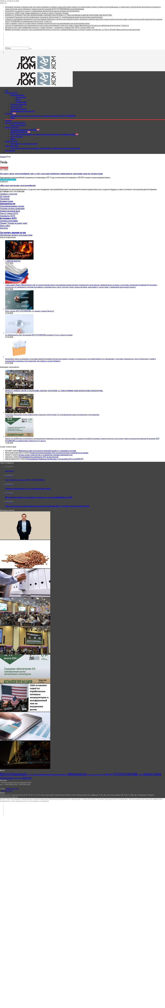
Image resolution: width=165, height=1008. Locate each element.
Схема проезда (6, 791)
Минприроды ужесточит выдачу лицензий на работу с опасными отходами (47, 451)
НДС (101, 774)
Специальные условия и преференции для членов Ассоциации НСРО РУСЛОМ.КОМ (42, 116)
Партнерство (11, 146)
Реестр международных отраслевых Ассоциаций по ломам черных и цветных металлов (45, 148)
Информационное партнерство (22, 111)
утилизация (17, 778)
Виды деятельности (18, 125)
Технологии (11, 141)
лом (134, 774)
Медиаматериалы (17, 95)
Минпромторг (77, 774)
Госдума (29, 774)
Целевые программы (9, 221)
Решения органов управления (12, 208)
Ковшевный (41, 774)
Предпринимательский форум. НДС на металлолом (38, 457)
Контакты (10, 150)
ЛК (6, 90)
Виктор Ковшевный (13, 774)
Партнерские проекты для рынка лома (16, 235)
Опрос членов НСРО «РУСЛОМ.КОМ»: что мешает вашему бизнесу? (29, 311)
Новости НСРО (16, 106)
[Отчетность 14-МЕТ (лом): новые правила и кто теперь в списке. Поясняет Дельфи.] (25, 596)
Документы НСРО (7, 216)
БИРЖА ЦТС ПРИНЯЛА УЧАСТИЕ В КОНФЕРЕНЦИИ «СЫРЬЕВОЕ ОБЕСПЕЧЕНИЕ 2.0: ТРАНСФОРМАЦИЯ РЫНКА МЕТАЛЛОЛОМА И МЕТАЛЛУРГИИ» (58, 15)
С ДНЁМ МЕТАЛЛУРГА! (12, 261)
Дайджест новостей (18, 104)
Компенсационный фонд (10, 211)
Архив (12, 139)
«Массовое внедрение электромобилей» (18, 185)
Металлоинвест (52, 774)
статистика (6, 777)
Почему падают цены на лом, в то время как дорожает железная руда (45, 455)
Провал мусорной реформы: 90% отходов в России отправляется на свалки (59, 453)
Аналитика (4, 168)
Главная (3, 157)
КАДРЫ (8, 120)
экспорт (27, 777)
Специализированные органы (12, 206)
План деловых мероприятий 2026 (24, 129)
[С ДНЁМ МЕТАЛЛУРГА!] (19, 259)
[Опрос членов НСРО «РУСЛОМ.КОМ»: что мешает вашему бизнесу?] (19, 309)
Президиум (4, 199)
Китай (34, 774)
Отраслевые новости (18, 109)
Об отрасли (5, 196)
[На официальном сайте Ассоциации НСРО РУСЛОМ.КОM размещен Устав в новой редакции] (19, 333)
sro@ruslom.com (12, 789)
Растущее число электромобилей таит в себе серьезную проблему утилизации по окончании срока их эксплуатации (51, 174)
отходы (140, 774)
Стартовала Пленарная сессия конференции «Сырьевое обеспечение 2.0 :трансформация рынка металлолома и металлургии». (54, 17)
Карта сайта (5, 225)
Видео (17, 99)
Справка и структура (8, 194)
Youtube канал (21, 102)
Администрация (6, 201)
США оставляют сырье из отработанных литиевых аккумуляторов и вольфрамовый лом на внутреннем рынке (47, 23)
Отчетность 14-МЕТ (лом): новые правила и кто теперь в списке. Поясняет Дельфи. (37, 13)
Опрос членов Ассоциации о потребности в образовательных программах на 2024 (44, 134)
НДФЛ (106, 774)
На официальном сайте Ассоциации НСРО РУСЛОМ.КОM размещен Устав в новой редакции (38, 335)
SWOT (12, 118)
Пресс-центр (11, 92)
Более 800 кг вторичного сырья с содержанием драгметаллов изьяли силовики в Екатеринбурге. (42, 11)
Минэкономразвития (93, 774)
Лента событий (16, 136)
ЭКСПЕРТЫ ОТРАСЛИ (20, 132)
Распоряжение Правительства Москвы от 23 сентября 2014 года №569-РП (54, 459)
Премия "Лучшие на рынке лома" (13, 223)
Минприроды (63, 774)
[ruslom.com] (36, 70)
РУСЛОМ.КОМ (122, 774)
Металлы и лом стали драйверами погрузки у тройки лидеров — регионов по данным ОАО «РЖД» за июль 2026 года (49, 27)
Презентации (20, 97)
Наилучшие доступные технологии (24, 143)
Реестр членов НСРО (15, 122)
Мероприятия (12, 127)
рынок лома (152, 774)
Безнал (10, 113)
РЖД (111, 774)
